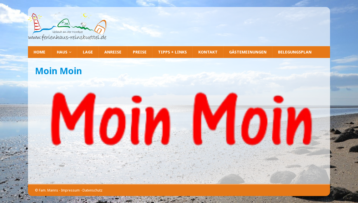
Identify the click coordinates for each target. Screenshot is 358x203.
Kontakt (208, 52)
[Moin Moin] (179, 145)
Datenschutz (92, 190)
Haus (62, 52)
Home (39, 52)
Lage (88, 52)
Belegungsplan (295, 52)
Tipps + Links (172, 52)
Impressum (70, 190)
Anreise (112, 52)
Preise (140, 52)
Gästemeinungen (248, 52)
